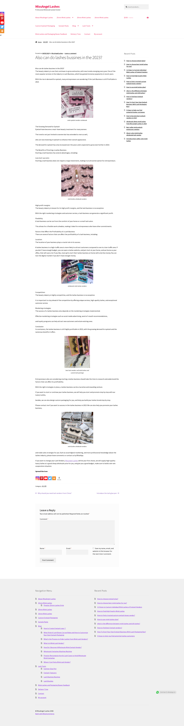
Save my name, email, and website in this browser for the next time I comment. (103, 551)
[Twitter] (50, 476)
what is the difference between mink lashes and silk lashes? (136, 92)
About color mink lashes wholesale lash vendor (134, 134)
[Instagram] (37, 476)
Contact (87, 34)
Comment (44, 519)
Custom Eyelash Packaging (45, 26)
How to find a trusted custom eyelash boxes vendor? (136, 83)
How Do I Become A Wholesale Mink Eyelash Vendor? (63, 647)
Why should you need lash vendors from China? (55, 493)
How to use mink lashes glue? (136, 87)
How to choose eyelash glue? (135, 61)
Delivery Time (76, 34)
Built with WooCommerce (44, 714)
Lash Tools (86, 26)
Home (40, 42)
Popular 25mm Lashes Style (54, 605)
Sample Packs (64, 26)
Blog (74, 26)
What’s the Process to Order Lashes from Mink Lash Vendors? (66, 639)
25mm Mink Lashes (63, 17)
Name (42, 548)
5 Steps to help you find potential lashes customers (135, 111)
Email (69, 548)
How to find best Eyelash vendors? (109, 628)
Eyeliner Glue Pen (50, 669)
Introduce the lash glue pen (107, 493)
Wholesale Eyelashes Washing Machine (58, 651)
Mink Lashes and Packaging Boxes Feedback (51, 34)
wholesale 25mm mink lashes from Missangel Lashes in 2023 (136, 123)
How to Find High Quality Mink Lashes (111, 611)
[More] (54, 476)
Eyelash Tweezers (50, 673)
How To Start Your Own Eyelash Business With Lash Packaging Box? (136, 104)
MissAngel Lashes (47, 6)
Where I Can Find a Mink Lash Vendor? (57, 662)
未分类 (45, 42)
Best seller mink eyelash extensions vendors (134, 128)
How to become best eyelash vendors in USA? (135, 117)
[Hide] (1, 35)
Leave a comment (70, 53)
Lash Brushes (48, 681)
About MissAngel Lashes (44, 17)
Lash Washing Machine (52, 677)
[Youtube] (46, 476)
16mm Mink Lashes (101, 17)
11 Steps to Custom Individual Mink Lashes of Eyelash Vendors (136, 71)
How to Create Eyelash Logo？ (55, 628)
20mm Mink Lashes (84, 17)
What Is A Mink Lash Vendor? (54, 643)
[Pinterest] (41, 476)
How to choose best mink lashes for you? (112, 603)
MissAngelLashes (57, 53)
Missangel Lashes (71, 461)
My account (98, 34)
